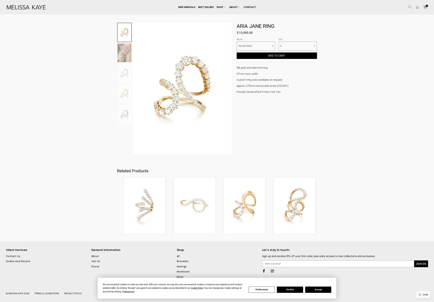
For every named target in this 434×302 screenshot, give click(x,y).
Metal (240, 39)
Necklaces (183, 271)
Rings (180, 277)
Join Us (421, 263)
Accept (318, 289)
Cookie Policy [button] (197, 288)
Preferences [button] (128, 291)
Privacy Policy (73, 293)
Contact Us (13, 256)
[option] (182, 89)
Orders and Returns (18, 261)
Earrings (182, 266)
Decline (290, 289)
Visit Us (95, 261)
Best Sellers (206, 7)
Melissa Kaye (15, 293)
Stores (95, 266)
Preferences (261, 289)
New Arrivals (186, 7)
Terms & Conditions (47, 293)
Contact (250, 7)
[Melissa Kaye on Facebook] (264, 271)
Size (280, 39)
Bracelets (183, 261)
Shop (219, 7)
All (178, 256)
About (233, 7)
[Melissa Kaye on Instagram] (272, 271)
